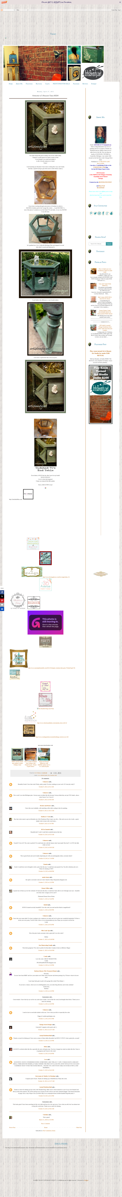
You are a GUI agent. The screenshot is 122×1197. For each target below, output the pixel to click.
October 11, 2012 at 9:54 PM (46, 924)
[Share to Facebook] (59, 773)
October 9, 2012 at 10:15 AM (46, 810)
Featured (76, 84)
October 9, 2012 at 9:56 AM (46, 799)
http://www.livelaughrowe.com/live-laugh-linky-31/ (56, 577)
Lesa (45, 1059)
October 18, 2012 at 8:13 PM (46, 1096)
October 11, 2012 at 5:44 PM (46, 899)
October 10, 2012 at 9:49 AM (46, 847)
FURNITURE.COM (99, 167)
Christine (45, 1114)
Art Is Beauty (37, 773)
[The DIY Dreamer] (28, 499)
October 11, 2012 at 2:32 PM (46, 882)
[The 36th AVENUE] (45, 591)
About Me (19, 84)
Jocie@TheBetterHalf (45, 1035)
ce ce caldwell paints (42, 775)
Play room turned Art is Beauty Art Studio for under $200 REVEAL (100, 353)
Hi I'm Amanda (45, 829)
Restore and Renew (45, 805)
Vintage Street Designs (45, 1024)
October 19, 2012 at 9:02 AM (46, 1108)
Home (11, 84)
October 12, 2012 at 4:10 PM (46, 991)
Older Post (79, 1127)
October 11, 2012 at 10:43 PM (46, 950)
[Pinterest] (2, 600)
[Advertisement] (53, 18)
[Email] (2, 605)
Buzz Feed (102, 186)
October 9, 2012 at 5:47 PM (46, 823)
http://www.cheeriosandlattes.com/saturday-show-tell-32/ (52, 723)
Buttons (85, 84)
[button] (61, 2)
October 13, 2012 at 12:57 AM (46, 1029)
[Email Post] (51, 773)
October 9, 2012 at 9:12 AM (46, 787)
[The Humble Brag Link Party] (45, 708)
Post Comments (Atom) (49, 1130)
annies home (45, 877)
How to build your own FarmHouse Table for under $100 (105, 270)
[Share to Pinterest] (60, 773)
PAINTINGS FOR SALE (61, 84)
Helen (45, 1046)
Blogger (86, 1180)
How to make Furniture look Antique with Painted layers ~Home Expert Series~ (31, 764)
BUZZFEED (100, 187)
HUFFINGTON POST (105, 182)
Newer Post (12, 1127)
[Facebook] (2, 592)
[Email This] (54, 773)
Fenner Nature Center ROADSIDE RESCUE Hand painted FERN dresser (105, 312)
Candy (45, 956)
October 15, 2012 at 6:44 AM (46, 1070)
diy (49, 775)
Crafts (47, 84)
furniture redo (53, 775)
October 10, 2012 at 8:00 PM (46, 871)
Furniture (29, 84)
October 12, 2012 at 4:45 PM (46, 1004)
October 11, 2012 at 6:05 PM (46, 910)
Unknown (45, 781)
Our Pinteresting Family (45, 945)
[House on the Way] (45, 706)
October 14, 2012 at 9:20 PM (46, 1053)
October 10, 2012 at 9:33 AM (46, 834)
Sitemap (93, 84)
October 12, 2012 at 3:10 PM (46, 965)
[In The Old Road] (45, 565)
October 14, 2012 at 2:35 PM (46, 1040)
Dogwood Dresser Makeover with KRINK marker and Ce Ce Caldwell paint (44, 764)
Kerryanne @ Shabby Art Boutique (46, 1076)
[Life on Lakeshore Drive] (45, 691)
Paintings (39, 84)
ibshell (45, 905)
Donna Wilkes (46, 888)
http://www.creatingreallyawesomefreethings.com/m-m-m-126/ (52, 737)
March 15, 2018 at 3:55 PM (46, 1119)
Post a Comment (45, 1123)
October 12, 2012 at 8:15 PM (46, 1018)
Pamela (45, 864)
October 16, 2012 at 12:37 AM (46, 1081)
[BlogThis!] (56, 773)
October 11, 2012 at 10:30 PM (46, 939)
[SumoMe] (2, 609)
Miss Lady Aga (45, 930)
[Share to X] (57, 773)
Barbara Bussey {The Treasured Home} (45, 971)
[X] (2, 596)
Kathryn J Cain (45, 816)
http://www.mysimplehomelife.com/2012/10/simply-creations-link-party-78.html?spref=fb (51, 668)
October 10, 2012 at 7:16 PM (46, 858)
